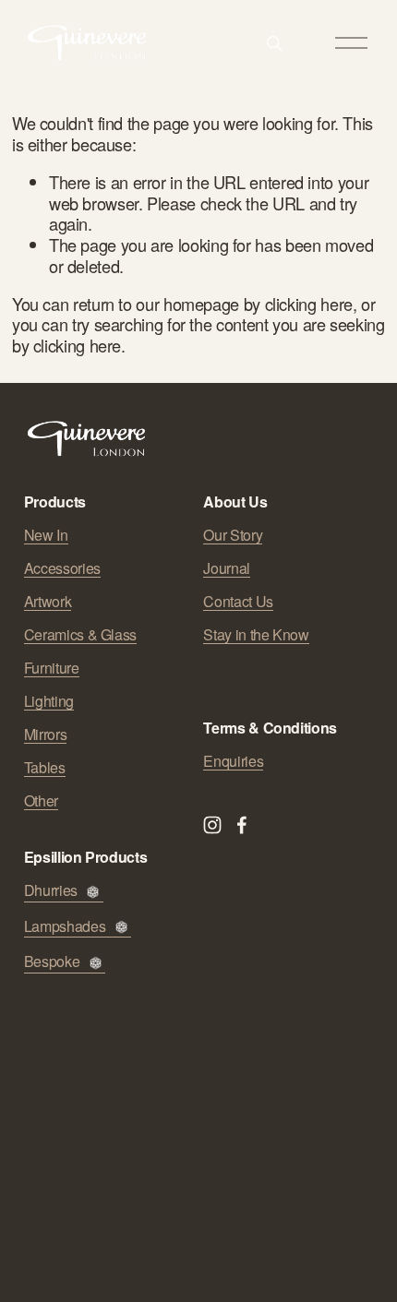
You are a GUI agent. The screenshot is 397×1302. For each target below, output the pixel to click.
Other (41, 801)
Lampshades (64, 927)
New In (46, 535)
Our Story (232, 535)
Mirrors (45, 734)
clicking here (309, 304)
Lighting (49, 701)
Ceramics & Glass (80, 635)
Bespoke (51, 962)
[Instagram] (212, 825)
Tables (45, 768)
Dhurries (51, 891)
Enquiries (233, 761)
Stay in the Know (255, 635)
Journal (226, 568)
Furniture (51, 668)
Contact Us (237, 601)
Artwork (47, 601)
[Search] (274, 43)
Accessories (62, 568)
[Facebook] (242, 825)
